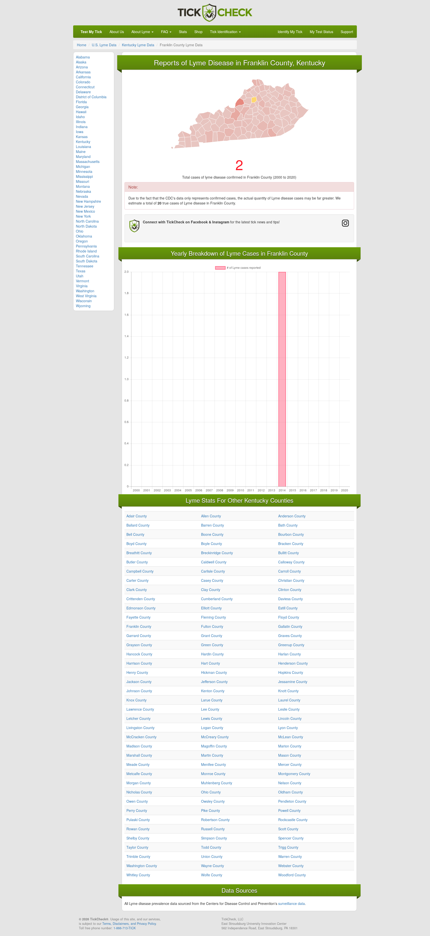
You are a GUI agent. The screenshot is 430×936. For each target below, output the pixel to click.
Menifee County (213, 764)
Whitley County (138, 874)
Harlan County (289, 653)
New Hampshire (88, 201)
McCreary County (215, 736)
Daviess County (290, 598)
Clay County (210, 589)
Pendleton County (292, 801)
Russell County (213, 828)
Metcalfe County (139, 773)
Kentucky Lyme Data (138, 44)
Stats (183, 31)
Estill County (288, 607)
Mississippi (84, 176)
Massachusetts (88, 161)
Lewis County (211, 718)
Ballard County (138, 525)
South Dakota (86, 260)
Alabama (83, 56)
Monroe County (213, 773)
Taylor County (137, 847)
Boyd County (136, 543)
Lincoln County (290, 718)
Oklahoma (84, 236)
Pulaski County (138, 819)
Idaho (80, 116)
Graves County (290, 635)
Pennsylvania (86, 246)
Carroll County (289, 571)
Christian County (291, 580)
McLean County (290, 736)
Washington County (141, 865)
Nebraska (83, 191)
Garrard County (138, 635)
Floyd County (288, 617)
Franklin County (138, 626)
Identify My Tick (290, 31)
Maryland (83, 156)
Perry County (136, 810)
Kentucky (83, 141)
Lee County (210, 709)
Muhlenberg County (216, 782)
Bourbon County (291, 534)
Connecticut (85, 86)
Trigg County (288, 847)
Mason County (289, 755)
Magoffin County (214, 745)
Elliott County (211, 607)
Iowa (79, 131)
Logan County (212, 727)
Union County (211, 856)
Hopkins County (290, 672)
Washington (85, 290)
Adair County (136, 515)
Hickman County (214, 672)
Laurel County (289, 699)
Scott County (288, 828)
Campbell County (140, 571)
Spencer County (291, 838)
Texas (80, 270)
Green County (212, 644)
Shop (198, 31)
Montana (83, 186)
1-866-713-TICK (124, 928)
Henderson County (293, 663)
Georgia (82, 106)
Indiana (82, 126)
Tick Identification (224, 31)
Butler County (137, 561)
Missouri (82, 181)
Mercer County (290, 764)
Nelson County (289, 782)
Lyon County (288, 727)
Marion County (289, 745)
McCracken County (141, 736)
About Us (116, 31)
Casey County (212, 580)
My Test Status (321, 31)
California (83, 76)
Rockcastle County (293, 819)
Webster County (291, 865)
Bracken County (290, 543)
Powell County (289, 810)
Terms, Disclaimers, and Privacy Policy (129, 923)
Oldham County (290, 791)
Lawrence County (140, 709)
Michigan (83, 166)
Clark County (136, 589)
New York (83, 216)
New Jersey (85, 206)
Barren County (212, 525)
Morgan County (138, 782)
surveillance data (291, 903)
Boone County (212, 534)
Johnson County (139, 690)
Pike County (210, 810)
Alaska (81, 61)
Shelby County (137, 838)
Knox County (136, 699)
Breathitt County (139, 552)
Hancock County (139, 653)
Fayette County (138, 617)
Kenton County (212, 690)
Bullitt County (288, 552)
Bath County (288, 525)
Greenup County (291, 644)
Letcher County (138, 718)
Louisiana (83, 146)
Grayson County (139, 644)
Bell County (135, 534)
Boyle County (211, 543)
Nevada (82, 196)
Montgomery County (294, 773)
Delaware (83, 91)
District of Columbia (91, 96)
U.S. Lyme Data (104, 44)
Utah (79, 275)
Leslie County (289, 709)
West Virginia (86, 295)
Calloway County (291, 561)
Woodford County (292, 874)
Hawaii (81, 111)
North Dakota (86, 226)
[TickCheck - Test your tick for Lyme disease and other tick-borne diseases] (215, 11)
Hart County (210, 663)
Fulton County (212, 626)
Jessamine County (292, 681)
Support (347, 31)
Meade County (138, 764)
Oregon (82, 241)
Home (81, 44)
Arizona (82, 66)
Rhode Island (86, 250)
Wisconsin (84, 300)
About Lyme (141, 31)
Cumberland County (217, 598)
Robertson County (215, 819)
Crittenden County (140, 598)
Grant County (211, 635)
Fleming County (213, 617)
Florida (81, 101)
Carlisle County (213, 571)
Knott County (288, 690)
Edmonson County (141, 607)
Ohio (79, 231)
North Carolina (87, 221)
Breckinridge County (217, 552)
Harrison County (139, 663)
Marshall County (139, 755)
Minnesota (84, 171)
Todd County (211, 847)
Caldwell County (213, 561)
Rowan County (138, 828)
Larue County (211, 699)
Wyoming (83, 305)
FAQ (165, 31)
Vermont (82, 280)
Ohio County (211, 791)
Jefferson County (214, 681)
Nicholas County (139, 791)
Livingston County (140, 727)
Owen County (137, 801)
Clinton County (289, 589)
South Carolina (87, 255)
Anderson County (292, 515)
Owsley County (213, 801)
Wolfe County (211, 874)
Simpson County (214, 838)
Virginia (82, 285)
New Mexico (85, 211)
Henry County (137, 672)
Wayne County (212, 865)
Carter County (137, 580)
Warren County (290, 856)
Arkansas (83, 71)
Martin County (212, 755)
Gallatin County (290, 626)
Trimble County (138, 856)
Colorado (83, 81)
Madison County (139, 745)
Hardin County (212, 653)
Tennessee (84, 265)
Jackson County (139, 681)
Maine (81, 151)
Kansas (82, 136)
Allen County (211, 515)
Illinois (81, 121)
